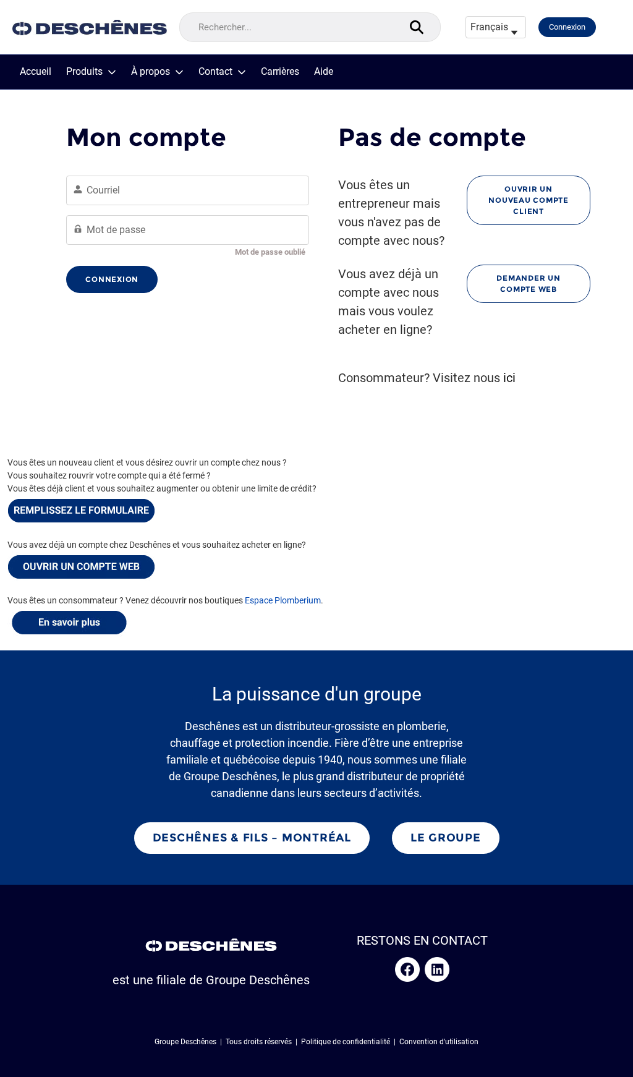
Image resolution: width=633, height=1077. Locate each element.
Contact (215, 71)
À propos (150, 71)
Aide (323, 71)
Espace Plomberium (283, 600)
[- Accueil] (89, 27)
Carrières (280, 71)
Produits (84, 71)
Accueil (35, 71)
